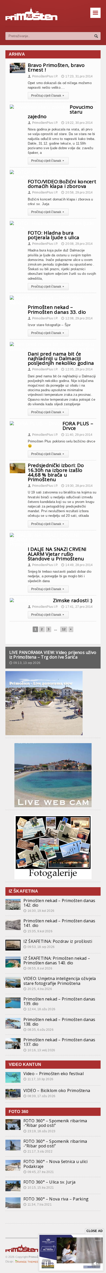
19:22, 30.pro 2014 (77, 123)
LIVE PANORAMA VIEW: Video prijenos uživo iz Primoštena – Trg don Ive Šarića (52, 655)
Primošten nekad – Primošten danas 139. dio (59, 1001)
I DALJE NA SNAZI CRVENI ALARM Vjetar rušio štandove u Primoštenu (57, 554)
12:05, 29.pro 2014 (77, 369)
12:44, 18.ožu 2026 (39, 1009)
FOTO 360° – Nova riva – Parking (56, 1199)
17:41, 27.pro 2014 (77, 607)
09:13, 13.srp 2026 (24, 663)
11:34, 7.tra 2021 (37, 1204)
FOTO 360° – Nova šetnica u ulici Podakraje (55, 1164)
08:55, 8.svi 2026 (37, 968)
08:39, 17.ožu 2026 (39, 1096)
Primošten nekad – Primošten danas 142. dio (59, 903)
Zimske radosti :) (72, 600)
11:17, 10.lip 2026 (38, 1079)
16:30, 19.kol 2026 (38, 911)
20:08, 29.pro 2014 (77, 244)
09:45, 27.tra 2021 (38, 1172)
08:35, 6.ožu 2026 (38, 1030)
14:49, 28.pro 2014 (77, 565)
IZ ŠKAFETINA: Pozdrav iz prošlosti (57, 941)
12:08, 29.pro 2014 (77, 318)
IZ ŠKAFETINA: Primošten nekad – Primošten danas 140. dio (56, 960)
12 (64, 629)
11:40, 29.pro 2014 (76, 435)
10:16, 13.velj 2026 (39, 1050)
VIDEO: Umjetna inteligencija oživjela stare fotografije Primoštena (59, 981)
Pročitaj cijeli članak (47, 95)
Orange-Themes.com (27, 1261)
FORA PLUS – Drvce (78, 425)
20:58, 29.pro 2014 (77, 192)
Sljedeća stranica (71, 629)
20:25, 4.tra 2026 (37, 989)
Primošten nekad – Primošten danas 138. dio (59, 1022)
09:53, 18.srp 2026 (39, 947)
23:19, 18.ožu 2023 (39, 1131)
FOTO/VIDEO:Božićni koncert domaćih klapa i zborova (62, 183)
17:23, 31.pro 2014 (77, 76)
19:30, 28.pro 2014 (77, 486)
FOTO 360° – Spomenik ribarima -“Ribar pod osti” (55, 1123)
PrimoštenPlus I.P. (43, 76)
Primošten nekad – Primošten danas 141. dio (59, 923)
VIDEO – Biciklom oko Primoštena (56, 1090)
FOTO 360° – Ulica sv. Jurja (49, 1182)
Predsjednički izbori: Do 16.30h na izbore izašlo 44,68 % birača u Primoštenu (56, 472)
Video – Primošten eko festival (53, 1073)
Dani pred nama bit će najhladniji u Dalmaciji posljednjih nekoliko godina (61, 358)
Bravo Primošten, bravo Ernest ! (56, 67)
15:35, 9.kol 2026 (37, 931)
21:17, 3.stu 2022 (37, 1151)
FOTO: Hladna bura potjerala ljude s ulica (54, 235)
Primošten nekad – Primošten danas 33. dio (57, 309)
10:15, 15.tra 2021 (38, 1187)
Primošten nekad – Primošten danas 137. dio (59, 1042)
